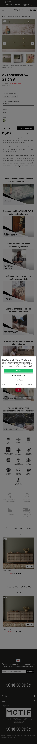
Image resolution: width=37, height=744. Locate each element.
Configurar (18, 380)
